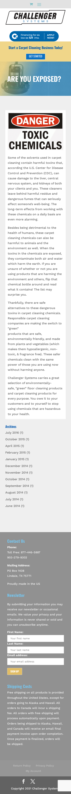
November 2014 (16, 472)
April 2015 (12, 446)
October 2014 (15, 479)
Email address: (17, 655)
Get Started (35, 56)
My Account (33, 770)
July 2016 (12, 432)
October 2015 (15, 439)
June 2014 (12, 506)
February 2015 (15, 452)
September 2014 (17, 486)
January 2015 (14, 459)
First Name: (15, 632)
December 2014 (16, 466)
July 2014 (12, 499)
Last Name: (15, 643)
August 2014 (14, 492)
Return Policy (22, 765)
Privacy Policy (45, 765)
